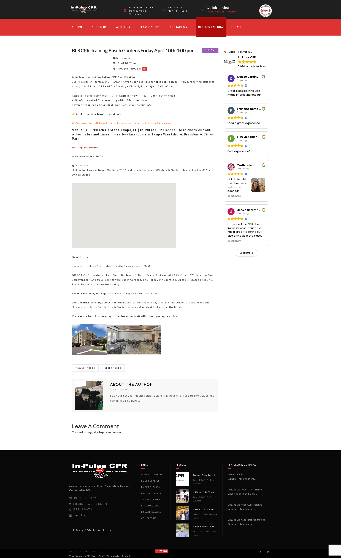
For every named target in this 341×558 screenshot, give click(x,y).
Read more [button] (234, 196)
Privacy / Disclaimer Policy (92, 530)
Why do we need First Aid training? (247, 519)
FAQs (210, 11)
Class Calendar (213, 27)
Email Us (79, 515)
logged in (93, 432)
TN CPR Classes (150, 499)
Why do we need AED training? (245, 504)
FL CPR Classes (150, 480)
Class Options (150, 27)
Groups (219, 11)
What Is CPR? (235, 474)
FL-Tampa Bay (81, 147)
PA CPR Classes (150, 487)
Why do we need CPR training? (245, 489)
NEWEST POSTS (85, 368)
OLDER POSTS (112, 368)
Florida (94, 147)
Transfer (231, 11)
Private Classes (151, 512)
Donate (236, 27)
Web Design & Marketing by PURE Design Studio (100, 556)
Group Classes (150, 505)
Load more (246, 253)
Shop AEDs (99, 27)
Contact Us (178, 27)
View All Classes (152, 474)
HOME (78, 27)
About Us (123, 27)
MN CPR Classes (151, 493)
